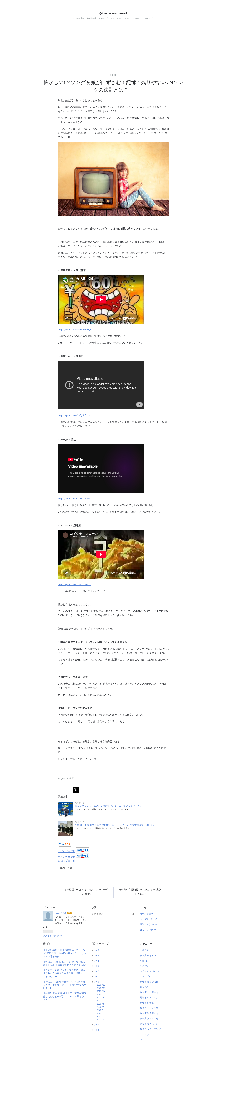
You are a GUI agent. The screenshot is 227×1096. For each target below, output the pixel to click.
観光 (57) (144, 987)
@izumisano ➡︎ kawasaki (113, 13)
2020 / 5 (100, 1007)
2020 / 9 (100, 994)
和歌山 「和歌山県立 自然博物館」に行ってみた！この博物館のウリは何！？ (115, 824)
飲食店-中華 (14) (148, 955)
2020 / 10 (101, 991)
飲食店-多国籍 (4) (148, 1023)
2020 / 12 (101, 984)
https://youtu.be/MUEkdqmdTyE (74, 329)
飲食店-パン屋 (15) (149, 992)
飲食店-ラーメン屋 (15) (151, 1008)
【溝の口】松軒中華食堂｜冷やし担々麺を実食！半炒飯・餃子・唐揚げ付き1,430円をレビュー (64, 984)
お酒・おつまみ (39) (149, 971)
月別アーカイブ (100, 943)
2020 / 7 (100, 1000)
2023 (96, 966)
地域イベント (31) (148, 997)
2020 (96, 981)
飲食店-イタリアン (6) (150, 1029)
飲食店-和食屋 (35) (149, 1013)
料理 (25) (144, 960)
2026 (96, 950)
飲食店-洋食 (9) (147, 1002)
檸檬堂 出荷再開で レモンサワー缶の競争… (87, 892)
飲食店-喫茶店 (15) (149, 981)
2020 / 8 (100, 997)
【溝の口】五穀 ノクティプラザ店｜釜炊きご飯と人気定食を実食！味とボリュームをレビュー (64, 973)
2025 (96, 955)
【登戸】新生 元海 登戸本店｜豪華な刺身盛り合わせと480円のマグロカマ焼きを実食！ (64, 996)
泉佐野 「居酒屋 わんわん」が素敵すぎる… (140, 892)
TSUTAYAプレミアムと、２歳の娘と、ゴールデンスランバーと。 (108, 805)
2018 (96, 1030)
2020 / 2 (100, 1016)
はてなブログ (146, 914)
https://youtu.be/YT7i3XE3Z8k (74, 498)
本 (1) (142, 1039)
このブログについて (53, 936)
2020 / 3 (100, 1013)
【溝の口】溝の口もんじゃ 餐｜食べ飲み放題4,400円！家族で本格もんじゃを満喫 (64, 963)
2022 (96, 971)
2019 (96, 1024)
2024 (96, 960)
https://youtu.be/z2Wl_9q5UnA (74, 415)
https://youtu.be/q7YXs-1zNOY (74, 584)
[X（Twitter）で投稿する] (76, 790)
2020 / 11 (101, 988)
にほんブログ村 (66, 851)
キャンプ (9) (146, 976)
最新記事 (48, 943)
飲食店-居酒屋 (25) (149, 1018)
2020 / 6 (100, 1003)
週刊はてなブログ (148, 924)
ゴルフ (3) (144, 1034)
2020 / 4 (100, 1010)
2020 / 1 (100, 1019)
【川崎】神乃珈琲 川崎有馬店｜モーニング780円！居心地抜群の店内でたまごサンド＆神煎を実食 (64, 953)
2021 (96, 976)
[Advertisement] (113, 47)
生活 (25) (144, 966)
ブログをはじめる (148, 919)
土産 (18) (144, 950)
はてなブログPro (148, 929)
